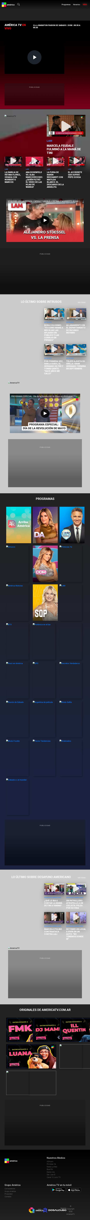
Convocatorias (10, 1189)
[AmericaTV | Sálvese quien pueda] (45, 586)
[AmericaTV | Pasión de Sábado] (18, 702)
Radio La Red (52, 1167)
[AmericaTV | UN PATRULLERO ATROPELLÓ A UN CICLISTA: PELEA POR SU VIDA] (76, 889)
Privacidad (8, 1194)
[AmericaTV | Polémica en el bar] (45, 624)
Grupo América (10, 1191)
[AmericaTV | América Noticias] (18, 586)
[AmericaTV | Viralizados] (72, 741)
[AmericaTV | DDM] (45, 547)
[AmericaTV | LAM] (72, 586)
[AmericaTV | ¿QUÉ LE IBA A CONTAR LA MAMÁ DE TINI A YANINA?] (54, 889)
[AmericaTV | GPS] (45, 663)
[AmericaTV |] (72, 624)
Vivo (85, 5)
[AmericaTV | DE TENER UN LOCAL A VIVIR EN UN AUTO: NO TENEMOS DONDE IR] (76, 917)
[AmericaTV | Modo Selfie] (72, 702)
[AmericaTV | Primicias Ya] (72, 547)
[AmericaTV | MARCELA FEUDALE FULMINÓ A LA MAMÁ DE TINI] (66, 136)
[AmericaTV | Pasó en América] (18, 663)
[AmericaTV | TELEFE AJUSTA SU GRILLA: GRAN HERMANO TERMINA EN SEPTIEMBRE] (76, 349)
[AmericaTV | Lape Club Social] (72, 508)
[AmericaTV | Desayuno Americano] (45, 508)
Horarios (76, 5)
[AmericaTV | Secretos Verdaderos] (72, 663)
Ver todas (81, 302)
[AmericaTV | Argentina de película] (45, 702)
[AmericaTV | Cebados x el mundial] (18, 780)
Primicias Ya (51, 1164)
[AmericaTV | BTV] (18, 624)
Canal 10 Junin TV (54, 1177)
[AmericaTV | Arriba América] (18, 508)
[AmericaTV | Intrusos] (18, 547)
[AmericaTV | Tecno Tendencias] (45, 741)
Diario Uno (51, 1172)
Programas (66, 5)
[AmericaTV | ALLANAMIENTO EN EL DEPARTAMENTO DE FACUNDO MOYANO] (76, 314)
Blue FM (50, 1169)
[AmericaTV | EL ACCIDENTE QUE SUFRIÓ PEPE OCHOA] (76, 161)
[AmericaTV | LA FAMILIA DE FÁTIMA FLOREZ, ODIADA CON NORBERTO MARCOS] (13, 161)
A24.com (50, 1161)
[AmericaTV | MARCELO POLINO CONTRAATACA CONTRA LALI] (54, 917)
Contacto (8, 1197)
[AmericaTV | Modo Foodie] (18, 741)
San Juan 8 (51, 1175)
